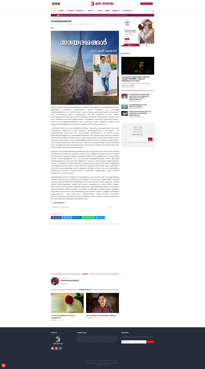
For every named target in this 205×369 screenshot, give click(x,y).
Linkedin (77, 217)
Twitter (68, 217)
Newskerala (81, 340)
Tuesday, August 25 (146, 3)
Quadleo (106, 365)
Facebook (57, 217)
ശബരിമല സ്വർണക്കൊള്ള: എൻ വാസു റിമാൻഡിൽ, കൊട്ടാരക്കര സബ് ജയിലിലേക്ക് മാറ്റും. (140, 113)
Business (131, 108)
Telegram (100, 217)
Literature (53, 320)
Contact (115, 360)
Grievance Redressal (104, 360)
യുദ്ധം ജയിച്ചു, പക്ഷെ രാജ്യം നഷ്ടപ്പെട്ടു (101, 315)
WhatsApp (89, 217)
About (94, 360)
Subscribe (150, 342)
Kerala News (87, 337)
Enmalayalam (95, 337)
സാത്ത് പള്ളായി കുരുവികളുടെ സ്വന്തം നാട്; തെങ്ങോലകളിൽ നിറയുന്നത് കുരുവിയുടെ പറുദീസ (84, 15)
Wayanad (89, 340)
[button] (52, 15)
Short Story (56, 207)
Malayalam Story (64, 207)
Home (52, 18)
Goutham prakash (84, 24)
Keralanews (106, 340)
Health (130, 101)
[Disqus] (85, 249)
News (79, 337)
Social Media (114, 337)
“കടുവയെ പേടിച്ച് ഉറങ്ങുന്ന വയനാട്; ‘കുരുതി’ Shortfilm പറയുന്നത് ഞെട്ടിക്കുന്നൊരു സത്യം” (135, 79)
